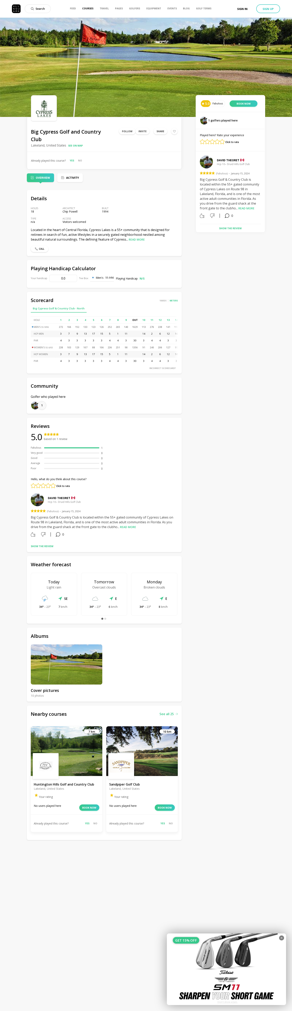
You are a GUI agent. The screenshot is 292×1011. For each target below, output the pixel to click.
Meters (174, 300)
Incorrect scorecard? (162, 368)
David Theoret (59, 498)
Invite (142, 131)
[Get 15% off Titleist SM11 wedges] (226, 969)
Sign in (242, 9)
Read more (137, 239)
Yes (72, 160)
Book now (89, 807)
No (80, 160)
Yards (163, 300)
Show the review (42, 546)
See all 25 (167, 714)
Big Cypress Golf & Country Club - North (59, 308)
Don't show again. (228, 1002)
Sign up (268, 9)
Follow (127, 131)
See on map (75, 145)
